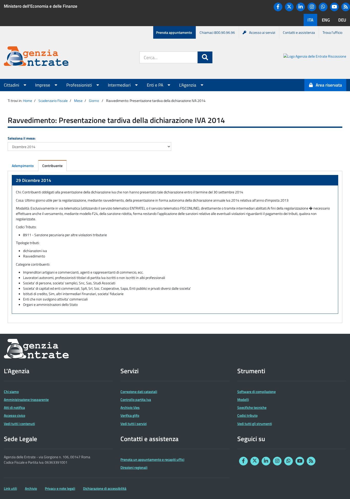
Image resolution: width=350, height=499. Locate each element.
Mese (78, 100)
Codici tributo (247, 415)
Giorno (94, 100)
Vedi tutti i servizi (133, 423)
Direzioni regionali (133, 467)
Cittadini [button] (12, 85)
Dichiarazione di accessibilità (104, 488)
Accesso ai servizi (262, 32)
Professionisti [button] (79, 85)
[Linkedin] (300, 7)
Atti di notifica (14, 407)
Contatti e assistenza (299, 32)
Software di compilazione (256, 391)
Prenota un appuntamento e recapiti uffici (152, 459)
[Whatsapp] (323, 7)
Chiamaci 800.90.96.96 (217, 32)
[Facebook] (278, 7)
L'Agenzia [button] (188, 85)
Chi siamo (11, 391)
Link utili (10, 488)
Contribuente (52, 165)
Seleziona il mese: (22, 138)
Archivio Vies (130, 407)
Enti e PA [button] (155, 85)
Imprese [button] (43, 85)
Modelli (243, 399)
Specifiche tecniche (251, 407)
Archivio (31, 488)
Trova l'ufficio (332, 32)
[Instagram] (311, 7)
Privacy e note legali (60, 488)
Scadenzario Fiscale (53, 100)
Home (27, 100)
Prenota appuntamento (174, 32)
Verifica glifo (129, 415)
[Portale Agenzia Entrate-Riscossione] (314, 57)
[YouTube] (334, 7)
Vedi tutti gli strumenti (254, 423)
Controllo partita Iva (135, 399)
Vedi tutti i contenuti (19, 423)
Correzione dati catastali (138, 391)
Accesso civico (14, 415)
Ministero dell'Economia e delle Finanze (40, 6)
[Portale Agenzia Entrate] (36, 57)
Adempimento (23, 165)
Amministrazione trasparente (26, 399)
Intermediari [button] (120, 85)
